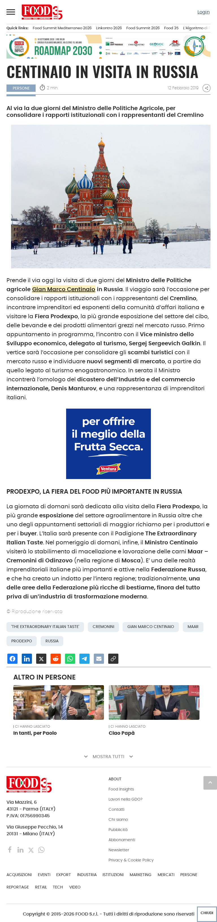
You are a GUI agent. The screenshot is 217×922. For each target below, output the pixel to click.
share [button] (207, 88)
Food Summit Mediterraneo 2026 (62, 28)
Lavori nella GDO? (125, 799)
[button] (11, 11)
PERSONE (188, 875)
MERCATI (166, 875)
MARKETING (140, 875)
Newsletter (118, 850)
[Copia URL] (113, 659)
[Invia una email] (99, 659)
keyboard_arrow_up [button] (210, 782)
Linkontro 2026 (109, 28)
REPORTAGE (17, 887)
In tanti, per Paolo (35, 733)
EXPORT (63, 875)
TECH (58, 887)
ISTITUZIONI (113, 875)
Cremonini (103, 626)
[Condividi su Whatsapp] (70, 659)
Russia (51, 641)
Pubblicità (117, 829)
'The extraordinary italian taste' (45, 626)
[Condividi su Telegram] (84, 659)
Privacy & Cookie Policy (131, 860)
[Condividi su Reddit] (56, 659)
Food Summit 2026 (143, 28)
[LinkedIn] (21, 849)
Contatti (116, 809)
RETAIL (41, 887)
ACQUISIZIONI (19, 875)
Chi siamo (118, 819)
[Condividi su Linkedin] (27, 659)
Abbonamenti (121, 840)
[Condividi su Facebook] (12, 659)
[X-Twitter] (31, 849)
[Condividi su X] (41, 659)
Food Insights (121, 789)
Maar (193, 626)
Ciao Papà (122, 733)
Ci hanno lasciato (32, 726)
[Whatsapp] (41, 849)
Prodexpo (21, 641)
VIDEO (75, 887)
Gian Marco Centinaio (63, 289)
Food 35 (171, 28)
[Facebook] (10, 849)
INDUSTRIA (87, 875)
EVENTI (44, 875)
